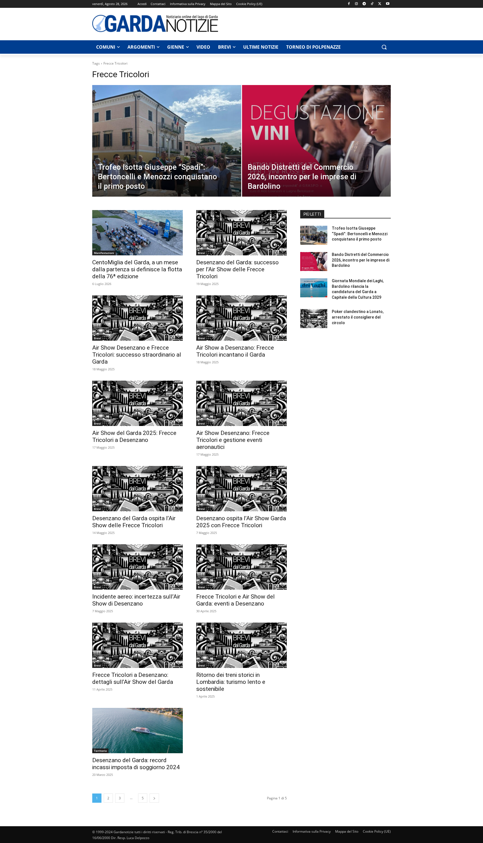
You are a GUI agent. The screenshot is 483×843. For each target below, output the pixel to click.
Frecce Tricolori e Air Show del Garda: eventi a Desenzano (235, 600)
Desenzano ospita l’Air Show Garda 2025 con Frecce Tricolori (241, 522)
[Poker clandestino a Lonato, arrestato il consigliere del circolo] (313, 318)
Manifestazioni (104, 253)
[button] (384, 47)
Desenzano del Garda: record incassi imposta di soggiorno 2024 (136, 764)
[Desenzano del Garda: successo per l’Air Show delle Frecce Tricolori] (241, 232)
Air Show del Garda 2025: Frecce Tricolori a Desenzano (134, 436)
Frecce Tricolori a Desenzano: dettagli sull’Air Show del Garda (132, 678)
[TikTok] (372, 4)
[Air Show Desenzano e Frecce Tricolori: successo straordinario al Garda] (137, 318)
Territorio (100, 751)
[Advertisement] (307, 23)
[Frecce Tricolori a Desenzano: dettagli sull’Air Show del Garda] (137, 645)
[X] (380, 4)
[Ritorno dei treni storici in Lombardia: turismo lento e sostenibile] (241, 645)
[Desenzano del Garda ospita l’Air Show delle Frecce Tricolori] (137, 488)
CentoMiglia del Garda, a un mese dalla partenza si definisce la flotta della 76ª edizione (137, 269)
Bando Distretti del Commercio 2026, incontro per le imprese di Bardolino (360, 260)
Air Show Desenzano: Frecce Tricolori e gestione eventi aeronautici (232, 440)
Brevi (201, 253)
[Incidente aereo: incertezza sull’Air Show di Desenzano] (137, 567)
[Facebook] (348, 4)
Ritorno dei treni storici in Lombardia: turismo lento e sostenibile (230, 682)
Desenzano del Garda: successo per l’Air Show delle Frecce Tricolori (237, 269)
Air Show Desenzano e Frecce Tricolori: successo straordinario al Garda (136, 354)
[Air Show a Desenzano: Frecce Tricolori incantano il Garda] (241, 318)
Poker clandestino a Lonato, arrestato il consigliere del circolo (357, 317)
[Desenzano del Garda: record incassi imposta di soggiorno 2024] (137, 730)
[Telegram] (364, 4)
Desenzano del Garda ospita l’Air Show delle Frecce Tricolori (134, 522)
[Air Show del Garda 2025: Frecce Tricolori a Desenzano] (137, 403)
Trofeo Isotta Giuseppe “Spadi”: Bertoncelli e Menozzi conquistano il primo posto (359, 233)
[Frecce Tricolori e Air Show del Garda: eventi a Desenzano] (241, 567)
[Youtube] (387, 4)
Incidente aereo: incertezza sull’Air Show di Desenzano (136, 600)
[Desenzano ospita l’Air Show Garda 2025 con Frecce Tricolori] (241, 488)
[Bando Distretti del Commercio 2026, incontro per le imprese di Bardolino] (316, 149)
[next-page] (154, 798)
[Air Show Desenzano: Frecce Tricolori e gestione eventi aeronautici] (241, 403)
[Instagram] (356, 4)
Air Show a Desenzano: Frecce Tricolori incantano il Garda (235, 351)
